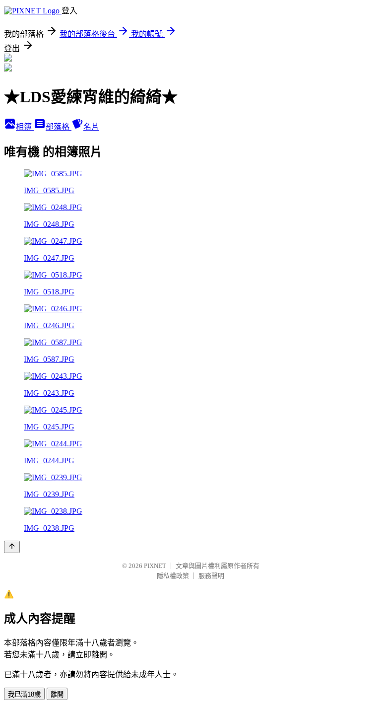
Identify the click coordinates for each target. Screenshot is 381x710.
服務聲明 (211, 575)
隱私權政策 (173, 575)
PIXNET (155, 565)
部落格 (58, 127)
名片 (91, 127)
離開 (57, 694)
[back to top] (12, 547)
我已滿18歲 (24, 694)
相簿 (25, 127)
